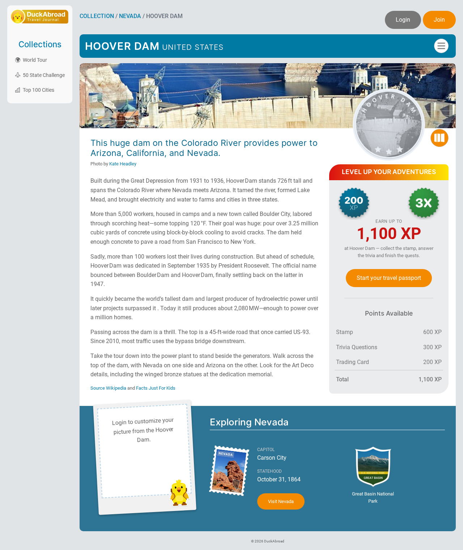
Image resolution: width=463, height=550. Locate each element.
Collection (97, 16)
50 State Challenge (43, 75)
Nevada (130, 16)
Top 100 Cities (38, 90)
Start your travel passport (389, 277)
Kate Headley (122, 163)
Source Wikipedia (108, 388)
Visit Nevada (281, 501)
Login (403, 19)
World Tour (34, 60)
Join (439, 19)
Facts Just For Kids (155, 388)
